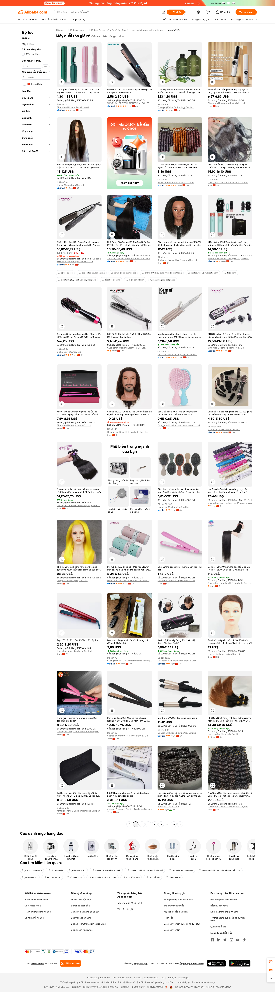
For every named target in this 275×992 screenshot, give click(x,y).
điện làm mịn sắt (136, 280)
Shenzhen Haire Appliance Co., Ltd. (74, 425)
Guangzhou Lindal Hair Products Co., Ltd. (127, 432)
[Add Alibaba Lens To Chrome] (70, 963)
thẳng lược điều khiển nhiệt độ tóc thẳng (163, 273)
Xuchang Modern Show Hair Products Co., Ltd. (129, 258)
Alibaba (59, 30)
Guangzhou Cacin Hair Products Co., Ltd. (228, 182)
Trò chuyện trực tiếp (174, 905)
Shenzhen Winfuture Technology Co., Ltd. (127, 735)
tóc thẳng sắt (57, 870)
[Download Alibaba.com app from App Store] (216, 963)
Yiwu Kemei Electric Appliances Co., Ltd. (177, 354)
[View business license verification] (166, 987)
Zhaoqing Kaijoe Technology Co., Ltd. (176, 107)
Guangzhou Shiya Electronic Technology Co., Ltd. (79, 731)
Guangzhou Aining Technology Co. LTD (177, 660)
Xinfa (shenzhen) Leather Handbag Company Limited (79, 810)
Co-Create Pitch (33, 905)
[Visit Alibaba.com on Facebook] (212, 940)
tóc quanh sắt (76, 877)
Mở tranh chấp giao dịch (176, 911)
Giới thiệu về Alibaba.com (38, 893)
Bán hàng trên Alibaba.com (223, 899)
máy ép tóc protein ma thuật (108, 870)
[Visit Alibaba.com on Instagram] (231, 940)
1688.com (105, 977)
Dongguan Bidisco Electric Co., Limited (177, 733)
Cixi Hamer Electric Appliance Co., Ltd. (176, 580)
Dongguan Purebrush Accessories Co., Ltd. (179, 425)
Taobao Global (151, 977)
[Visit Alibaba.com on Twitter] (225, 940)
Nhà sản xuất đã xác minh (129, 903)
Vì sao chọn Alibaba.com (37, 899)
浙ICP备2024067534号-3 (218, 987)
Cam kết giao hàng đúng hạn (85, 911)
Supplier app (141, 963)
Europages (183, 977)
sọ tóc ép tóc (67, 273)
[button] (164, 12)
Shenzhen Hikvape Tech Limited (73, 107)
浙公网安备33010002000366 (189, 987)
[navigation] (36, 427)
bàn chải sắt (154, 877)
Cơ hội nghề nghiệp (34, 917)
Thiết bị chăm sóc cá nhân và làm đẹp (107, 30)
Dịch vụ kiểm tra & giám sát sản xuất (88, 924)
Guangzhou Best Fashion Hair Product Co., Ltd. (230, 503)
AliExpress (92, 977)
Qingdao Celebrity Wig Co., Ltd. (72, 580)
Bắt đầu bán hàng (219, 905)
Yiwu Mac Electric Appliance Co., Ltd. (75, 261)
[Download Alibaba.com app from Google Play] (239, 963)
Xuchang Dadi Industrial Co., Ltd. (224, 734)
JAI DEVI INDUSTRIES (168, 806)
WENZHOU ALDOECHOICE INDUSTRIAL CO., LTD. (129, 580)
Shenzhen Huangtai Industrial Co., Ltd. (226, 103)
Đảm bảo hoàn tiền (80, 905)
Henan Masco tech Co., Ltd (70, 185)
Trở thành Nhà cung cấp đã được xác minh (228, 919)
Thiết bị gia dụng (76, 30)
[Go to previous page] (129, 824)
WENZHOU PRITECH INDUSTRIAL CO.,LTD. (128, 103)
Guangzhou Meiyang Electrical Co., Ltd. (126, 347)
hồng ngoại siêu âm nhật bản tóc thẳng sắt (221, 870)
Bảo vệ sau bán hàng (81, 917)
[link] (271, 962)
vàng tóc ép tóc (54, 877)
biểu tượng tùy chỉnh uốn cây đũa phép (78, 280)
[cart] (208, 12)
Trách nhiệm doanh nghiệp (38, 911)
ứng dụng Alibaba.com (192, 963)
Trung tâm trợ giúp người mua (178, 899)
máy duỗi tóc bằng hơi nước (104, 877)
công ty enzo (174, 877)
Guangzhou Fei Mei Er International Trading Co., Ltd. (129, 660)
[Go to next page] (180, 824)
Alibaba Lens (37, 963)
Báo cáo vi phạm (172, 930)
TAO (162, 977)
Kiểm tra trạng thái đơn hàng (224, 911)
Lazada (137, 977)
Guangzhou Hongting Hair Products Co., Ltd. (229, 583)
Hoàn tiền (168, 917)
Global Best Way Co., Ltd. (69, 352)
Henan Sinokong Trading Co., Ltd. (224, 654)
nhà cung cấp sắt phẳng (164, 280)
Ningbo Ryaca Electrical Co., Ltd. (224, 429)
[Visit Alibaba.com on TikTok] (244, 940)
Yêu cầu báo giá (125, 909)
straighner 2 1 (31, 877)
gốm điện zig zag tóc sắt (125, 273)
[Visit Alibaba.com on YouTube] (238, 940)
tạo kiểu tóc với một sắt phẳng (204, 273)
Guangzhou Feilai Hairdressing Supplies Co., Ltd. (79, 505)
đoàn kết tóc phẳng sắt (182, 870)
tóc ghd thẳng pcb (33, 870)
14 (174, 824)
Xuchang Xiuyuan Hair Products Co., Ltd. (177, 260)
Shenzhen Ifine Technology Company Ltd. (228, 258)
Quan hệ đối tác (218, 926)
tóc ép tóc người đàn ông (93, 273)
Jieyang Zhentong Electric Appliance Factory (129, 809)
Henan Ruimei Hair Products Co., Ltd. (176, 182)
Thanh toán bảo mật (81, 899)
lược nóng (231, 273)
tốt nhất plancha (112, 280)
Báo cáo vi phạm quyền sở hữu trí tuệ (182, 924)
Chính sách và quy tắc (82, 930)
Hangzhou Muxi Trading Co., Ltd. (173, 507)
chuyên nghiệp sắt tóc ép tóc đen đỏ (146, 870)
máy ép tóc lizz (79, 870)
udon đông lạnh (133, 877)
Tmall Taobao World (121, 977)
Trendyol (171, 977)
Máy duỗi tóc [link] (174, 30)
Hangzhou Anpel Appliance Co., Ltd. (74, 651)
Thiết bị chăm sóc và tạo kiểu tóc (146, 30)
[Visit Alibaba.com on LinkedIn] (219, 940)
